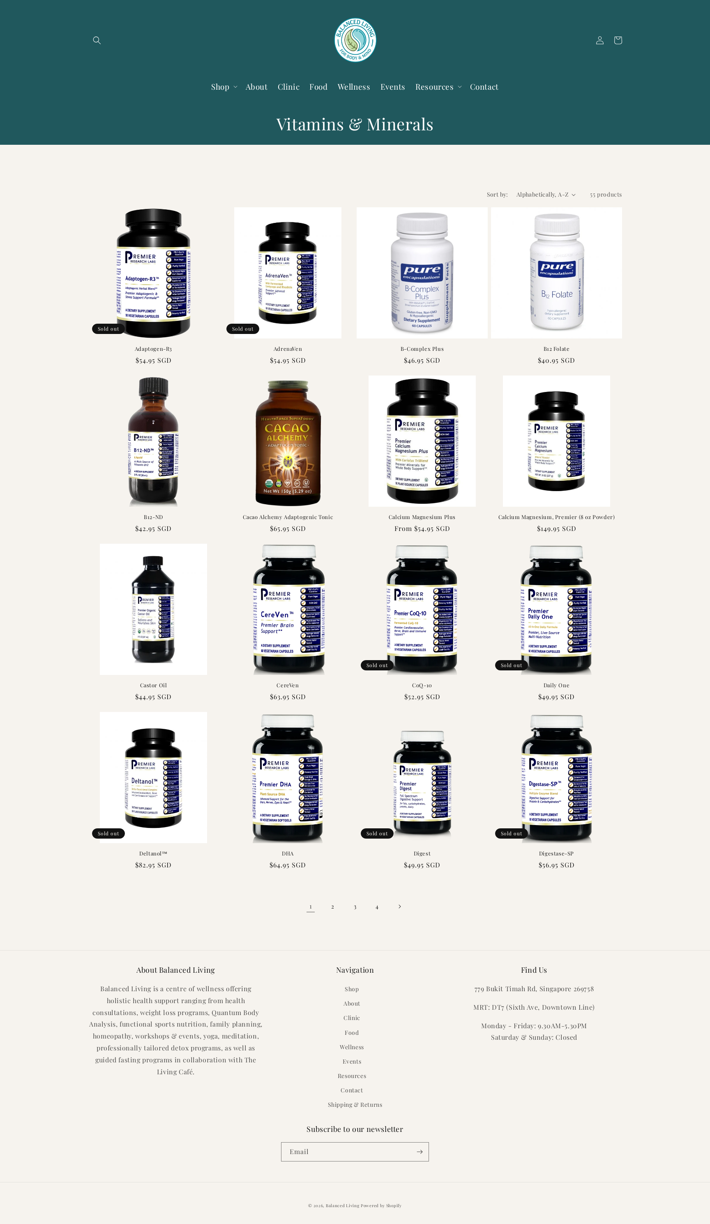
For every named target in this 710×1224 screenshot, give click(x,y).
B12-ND (153, 517)
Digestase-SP (556, 853)
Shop (352, 989)
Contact (352, 1090)
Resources (352, 1076)
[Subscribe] (419, 1151)
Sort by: (497, 194)
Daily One (556, 685)
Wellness (352, 1047)
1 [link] (310, 906)
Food (352, 1032)
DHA (288, 853)
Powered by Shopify (381, 1205)
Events (352, 1061)
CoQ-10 (422, 685)
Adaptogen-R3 (153, 348)
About (351, 1003)
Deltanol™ (153, 853)
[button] (97, 40)
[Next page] (399, 906)
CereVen (288, 685)
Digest (422, 853)
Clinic (351, 1018)
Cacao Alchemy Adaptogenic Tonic (288, 517)
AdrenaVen (288, 348)
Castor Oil (153, 685)
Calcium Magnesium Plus (422, 517)
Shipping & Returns (355, 1104)
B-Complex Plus (422, 348)
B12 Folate (557, 348)
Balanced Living (343, 1205)
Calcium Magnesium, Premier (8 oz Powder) (556, 517)
